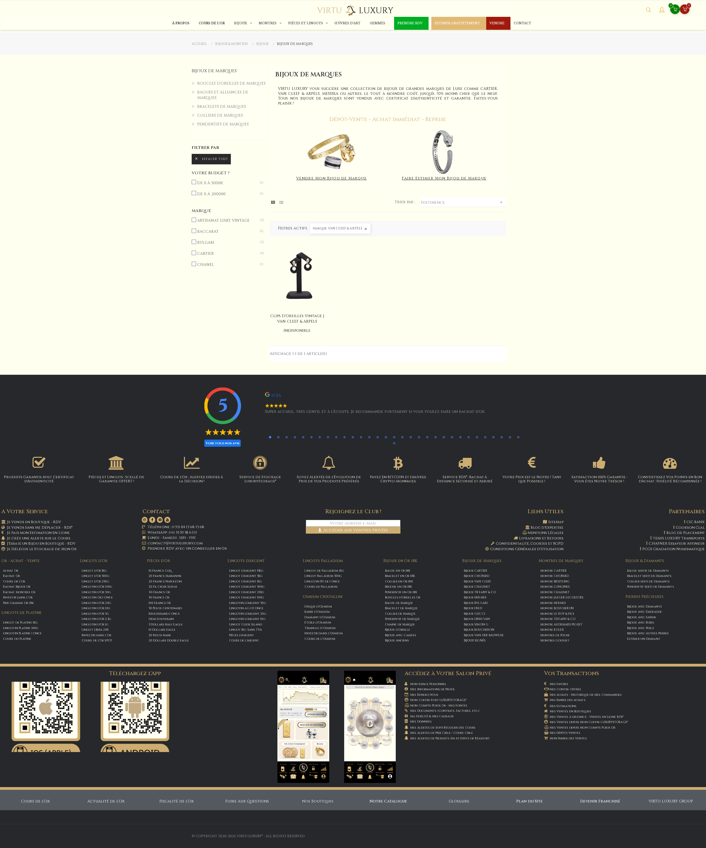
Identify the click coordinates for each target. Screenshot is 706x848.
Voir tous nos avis (222, 443)
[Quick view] (297, 275)
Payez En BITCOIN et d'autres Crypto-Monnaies (398, 479)
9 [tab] (336, 437)
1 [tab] (270, 437)
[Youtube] (167, 520)
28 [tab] (493, 437)
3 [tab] (286, 437)
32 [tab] (394, 443)
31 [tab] (518, 437)
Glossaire (459, 801)
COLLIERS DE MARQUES (220, 115)
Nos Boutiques (317, 801)
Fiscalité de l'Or (176, 801)
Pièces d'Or (158, 560)
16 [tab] (394, 437)
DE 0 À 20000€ (227, 194)
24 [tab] (460, 437)
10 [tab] (344, 437)
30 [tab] (510, 437)
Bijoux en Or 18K (400, 560)
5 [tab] (303, 437)
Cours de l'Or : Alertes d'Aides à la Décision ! (191, 479)
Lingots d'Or (94, 560)
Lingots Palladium (323, 560)
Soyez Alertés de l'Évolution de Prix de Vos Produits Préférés (329, 479)
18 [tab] (410, 437)
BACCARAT (227, 231)
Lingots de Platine (21, 612)
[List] (281, 202)
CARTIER (227, 253)
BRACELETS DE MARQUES (221, 106)
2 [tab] (278, 437)
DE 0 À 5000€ (227, 183)
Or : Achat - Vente (20, 560)
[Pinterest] (160, 520)
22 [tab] (443, 437)
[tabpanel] (385, 405)
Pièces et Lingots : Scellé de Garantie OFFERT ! (116, 479)
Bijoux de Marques (482, 560)
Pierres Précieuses (644, 596)
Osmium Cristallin (322, 596)
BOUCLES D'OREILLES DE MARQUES (231, 83)
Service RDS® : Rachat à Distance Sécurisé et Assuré (465, 479)
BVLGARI (227, 242)
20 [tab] (427, 437)
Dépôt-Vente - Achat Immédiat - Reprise (387, 119)
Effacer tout (211, 159)
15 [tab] (386, 437)
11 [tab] (352, 437)
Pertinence (462, 202)
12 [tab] (361, 437)
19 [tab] (419, 437)
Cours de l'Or (35, 801)
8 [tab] (328, 437)
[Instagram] (145, 520)
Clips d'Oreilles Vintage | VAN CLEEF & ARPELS (297, 318)
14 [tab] (377, 437)
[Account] (661, 10)
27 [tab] (485, 437)
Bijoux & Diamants (644, 560)
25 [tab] (468, 437)
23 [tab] (452, 437)
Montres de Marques (561, 560)
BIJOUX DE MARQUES (214, 71)
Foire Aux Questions (247, 801)
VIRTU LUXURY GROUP (671, 801)
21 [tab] (435, 437)
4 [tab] (295, 437)
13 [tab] (369, 437)
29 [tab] (501, 437)
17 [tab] (402, 437)
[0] (685, 9)
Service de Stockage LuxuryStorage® (260, 479)
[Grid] (273, 202)
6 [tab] (311, 437)
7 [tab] (319, 437)
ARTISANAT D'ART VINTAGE (227, 220)
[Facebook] (152, 520)
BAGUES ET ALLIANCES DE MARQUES (222, 95)
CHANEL (227, 264)
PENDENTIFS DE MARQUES (223, 124)
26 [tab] (477, 437)
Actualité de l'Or (106, 801)
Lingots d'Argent (246, 560)
